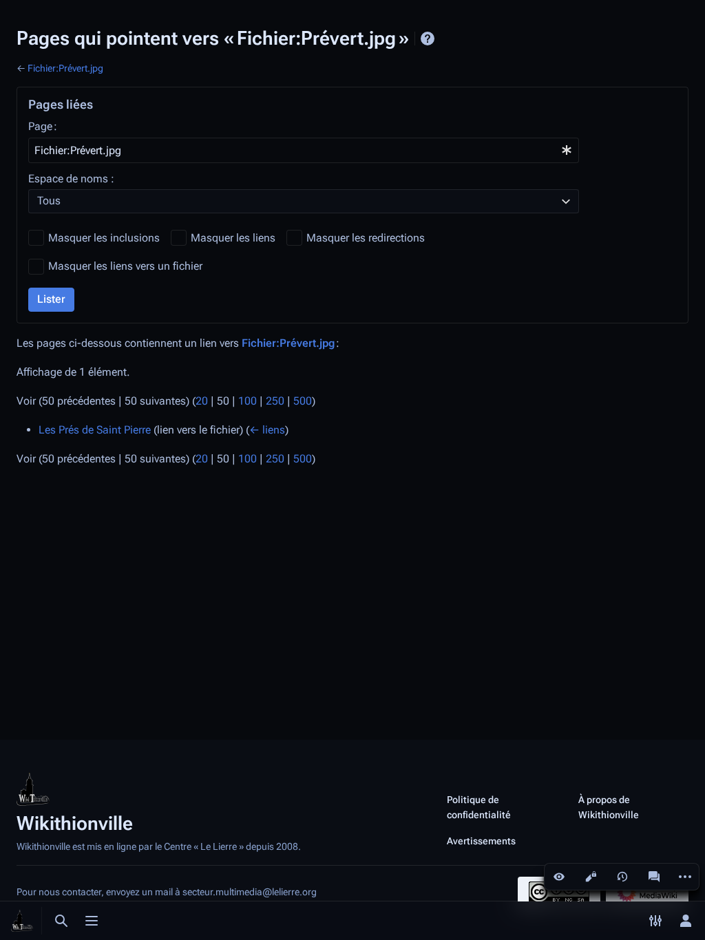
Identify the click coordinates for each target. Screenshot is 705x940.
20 (202, 400)
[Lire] (559, 876)
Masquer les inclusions (104, 237)
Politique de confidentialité (479, 807)
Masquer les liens (233, 237)
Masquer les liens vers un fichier (125, 266)
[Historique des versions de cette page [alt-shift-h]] (622, 876)
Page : (42, 126)
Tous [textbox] (49, 200)
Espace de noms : (71, 178)
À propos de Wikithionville (608, 807)
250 (275, 400)
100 (247, 400)
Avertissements (481, 840)
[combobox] (303, 150)
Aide (427, 38)
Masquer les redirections (365, 237)
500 (302, 400)
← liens (267, 429)
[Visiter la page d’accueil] (22, 920)
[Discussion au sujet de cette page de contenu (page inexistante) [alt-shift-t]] (654, 876)
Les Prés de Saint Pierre (95, 429)
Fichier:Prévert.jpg (65, 68)
